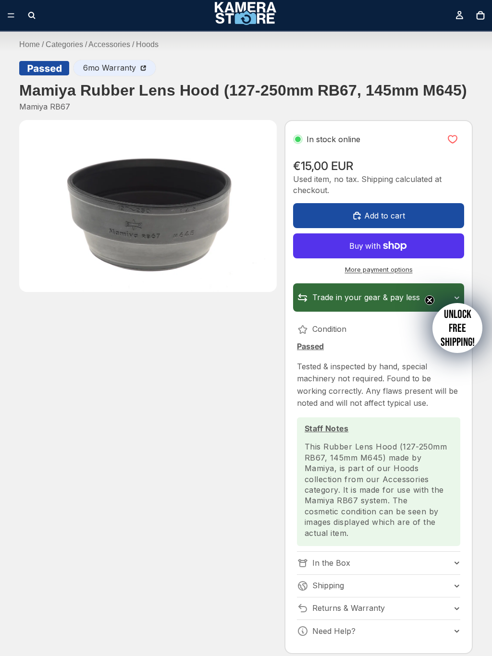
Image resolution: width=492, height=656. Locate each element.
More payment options (379, 269)
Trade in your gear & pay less (366, 297)
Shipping (328, 585)
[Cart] (480, 15)
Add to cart (384, 215)
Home (29, 44)
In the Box (331, 563)
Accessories (109, 44)
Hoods (147, 44)
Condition (329, 329)
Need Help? (334, 631)
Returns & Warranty (348, 608)
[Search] (31, 15)
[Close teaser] (429, 300)
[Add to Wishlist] (452, 139)
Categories (64, 44)
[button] (457, 328)
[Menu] (11, 15)
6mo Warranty (110, 68)
